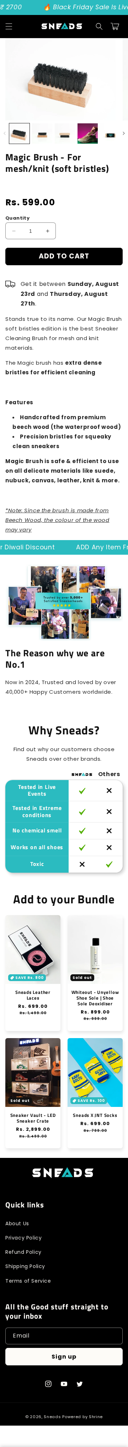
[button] (9, 26)
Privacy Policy (23, 1237)
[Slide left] (4, 133)
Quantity (17, 218)
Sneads (52, 1417)
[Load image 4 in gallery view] (88, 133)
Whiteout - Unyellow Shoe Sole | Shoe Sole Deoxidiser (95, 997)
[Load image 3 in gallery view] (65, 133)
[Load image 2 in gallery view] (42, 133)
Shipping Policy (25, 1266)
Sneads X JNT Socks (95, 1115)
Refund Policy (23, 1252)
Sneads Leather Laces (32, 995)
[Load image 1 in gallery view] (19, 133)
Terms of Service (28, 1280)
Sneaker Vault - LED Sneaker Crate (33, 1118)
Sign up (64, 1357)
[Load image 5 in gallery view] (110, 133)
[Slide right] (123, 133)
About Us (17, 1223)
